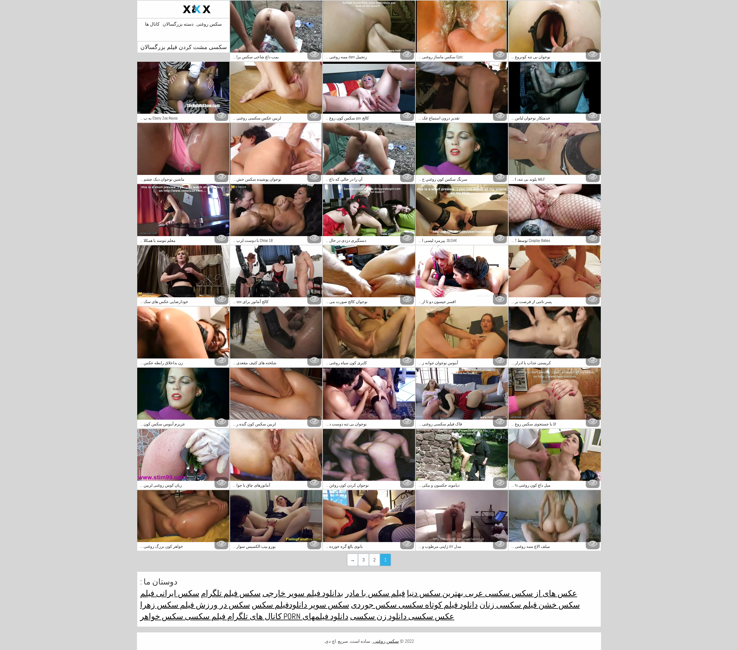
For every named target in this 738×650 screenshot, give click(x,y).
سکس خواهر (161, 616)
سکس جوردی (374, 605)
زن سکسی (368, 616)
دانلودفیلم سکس (279, 605)
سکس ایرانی (176, 593)
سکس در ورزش (222, 605)
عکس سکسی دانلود (420, 616)
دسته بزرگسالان (178, 24)
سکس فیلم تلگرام (231, 593)
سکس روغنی (209, 24)
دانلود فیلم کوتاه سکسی (437, 605)
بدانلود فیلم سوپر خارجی (302, 593)
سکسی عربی (486, 593)
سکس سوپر (328, 605)
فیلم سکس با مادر (375, 593)
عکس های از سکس (543, 593)
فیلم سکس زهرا (167, 605)
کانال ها (152, 24)
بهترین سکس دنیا (435, 593)
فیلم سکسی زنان (508, 605)
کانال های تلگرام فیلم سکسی (232, 616)
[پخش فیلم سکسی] (183, 9)
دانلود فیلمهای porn (315, 616)
